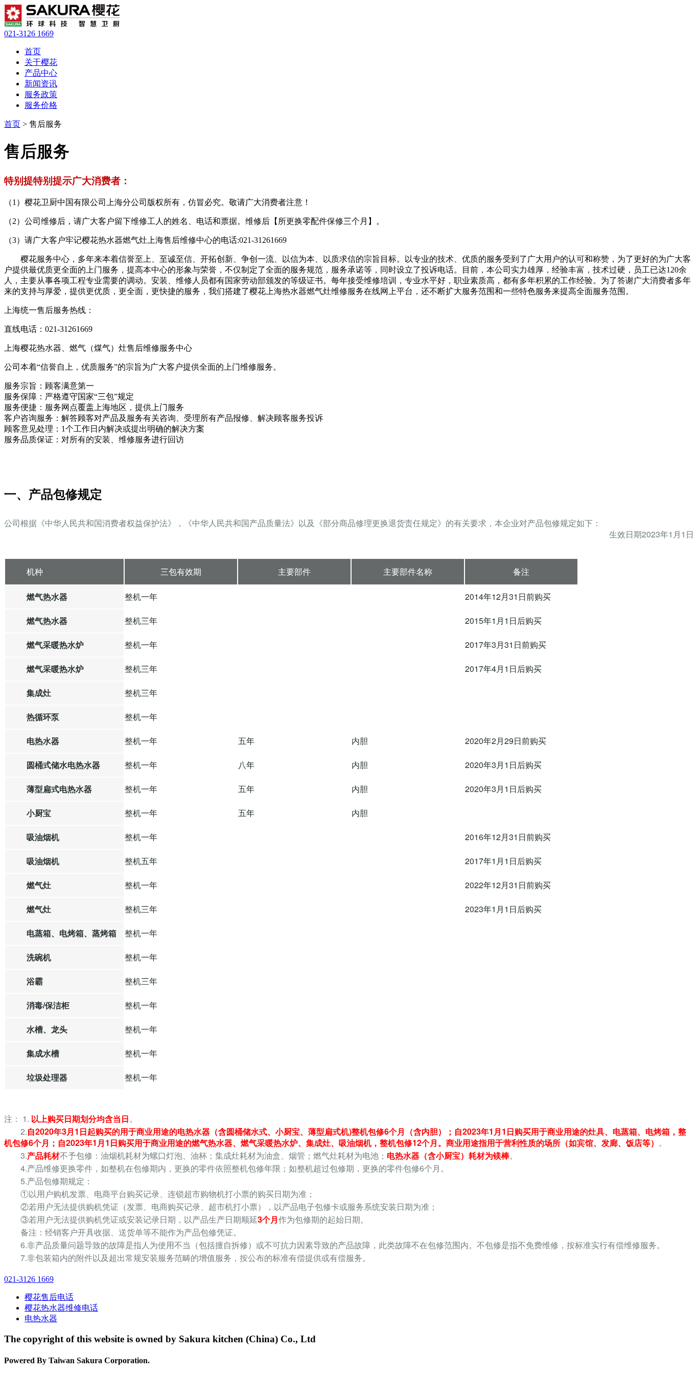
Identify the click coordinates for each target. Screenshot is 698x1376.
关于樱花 (41, 62)
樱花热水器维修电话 (61, 1307)
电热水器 (41, 1318)
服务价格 (41, 105)
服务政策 (41, 94)
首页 (33, 51)
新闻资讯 (41, 83)
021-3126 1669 (29, 33)
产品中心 (41, 73)
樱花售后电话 (49, 1297)
